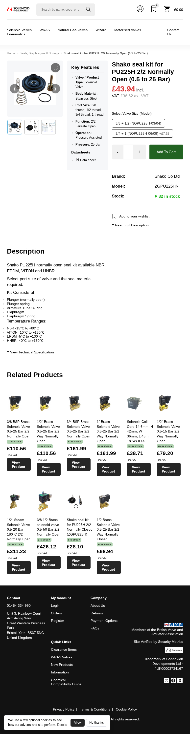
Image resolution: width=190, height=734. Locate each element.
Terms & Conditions (95, 709)
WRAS (45, 30)
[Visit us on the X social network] (166, 681)
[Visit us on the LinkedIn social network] (180, 681)
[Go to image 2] (31, 127)
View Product (18, 464)
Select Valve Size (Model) (132, 113)
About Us (98, 605)
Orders (56, 613)
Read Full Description (131, 225)
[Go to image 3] (48, 127)
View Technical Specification (31, 352)
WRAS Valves (61, 657)
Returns (97, 613)
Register (57, 621)
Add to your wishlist (134, 216)
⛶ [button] (55, 67)
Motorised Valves (127, 30)
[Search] (88, 9)
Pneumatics (16, 34)
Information (60, 672)
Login (55, 605)
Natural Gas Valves (73, 30)
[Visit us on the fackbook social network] (173, 681)
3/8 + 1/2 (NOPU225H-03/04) (138, 123)
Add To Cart (166, 152)
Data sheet (88, 160)
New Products (62, 665)
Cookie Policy (126, 709)
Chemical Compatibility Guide (66, 682)
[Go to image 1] (14, 127)
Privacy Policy (63, 709)
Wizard (100, 30)
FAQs (95, 628)
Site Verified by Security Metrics (158, 642)
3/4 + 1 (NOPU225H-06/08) (142, 133)
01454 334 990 (19, 605)
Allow (77, 722)
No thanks (96, 722)
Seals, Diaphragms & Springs (39, 53)
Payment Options (104, 621)
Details (62, 725)
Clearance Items (64, 649)
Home (11, 53)
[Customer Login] (140, 9)
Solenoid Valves (19, 30)
